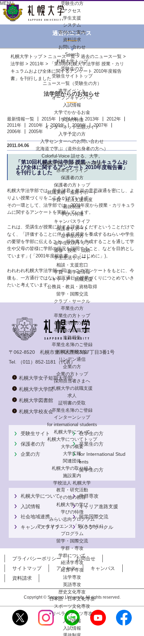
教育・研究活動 (72, 489)
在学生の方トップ (72, 243)
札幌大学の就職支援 (72, 388)
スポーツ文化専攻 (72, 606)
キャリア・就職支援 (72, 279)
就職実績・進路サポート (72, 192)
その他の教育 (72, 497)
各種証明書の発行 (72, 323)
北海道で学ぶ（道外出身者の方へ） (72, 148)
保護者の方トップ (72, 185)
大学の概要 (72, 446)
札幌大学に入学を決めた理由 (72, 163)
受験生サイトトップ (72, 76)
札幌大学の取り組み (72, 468)
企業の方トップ (72, 374)
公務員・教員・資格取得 (72, 286)
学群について (72, 555)
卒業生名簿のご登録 (72, 344)
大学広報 (72, 453)
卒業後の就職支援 (72, 330)
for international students (72, 424)
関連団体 (72, 460)
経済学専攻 (72, 562)
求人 (72, 395)
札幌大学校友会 (72, 351)
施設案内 (72, 475)
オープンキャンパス (72, 97)
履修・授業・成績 (72, 250)
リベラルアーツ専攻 (72, 613)
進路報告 (72, 337)
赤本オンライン (72, 170)
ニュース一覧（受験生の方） (72, 83)
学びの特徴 (72, 119)
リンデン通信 (72, 359)
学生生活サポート (72, 257)
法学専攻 (72, 577)
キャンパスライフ (72, 221)
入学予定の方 (72, 134)
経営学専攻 (72, 569)
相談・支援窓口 (72, 265)
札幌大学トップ (72, 61)
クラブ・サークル (72, 301)
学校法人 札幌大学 (72, 482)
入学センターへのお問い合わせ (72, 141)
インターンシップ (72, 417)
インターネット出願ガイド (72, 127)
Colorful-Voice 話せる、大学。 (72, 156)
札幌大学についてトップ (72, 439)
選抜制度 (72, 206)
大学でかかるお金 (72, 112)
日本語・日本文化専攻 (72, 598)
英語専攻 (72, 584)
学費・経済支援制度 (72, 199)
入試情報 (72, 105)
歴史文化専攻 (72, 591)
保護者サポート (72, 228)
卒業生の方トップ (72, 315)
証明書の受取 (72, 402)
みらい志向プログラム (72, 519)
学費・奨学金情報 (72, 272)
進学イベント (72, 90)
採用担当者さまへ (72, 380)
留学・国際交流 (72, 294)
